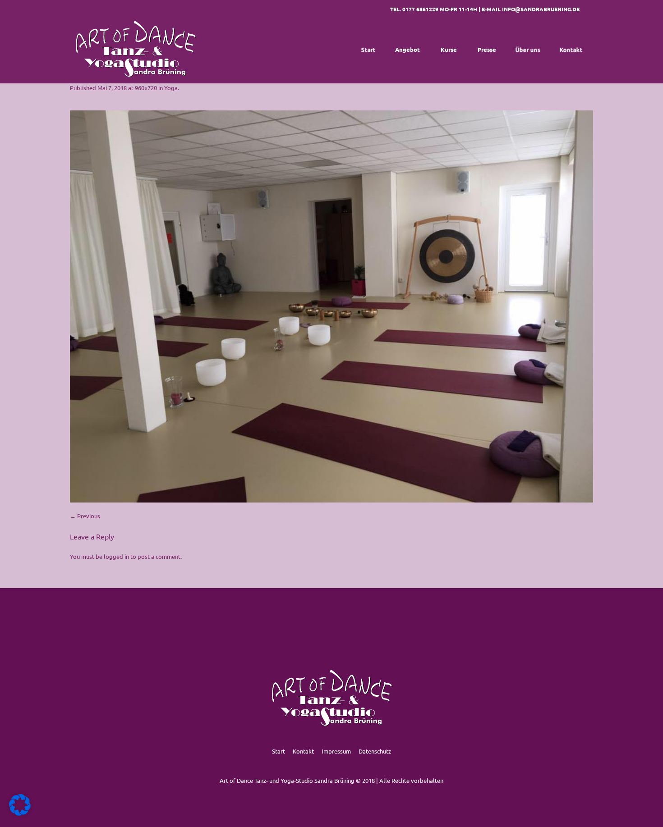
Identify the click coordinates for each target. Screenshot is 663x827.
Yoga (171, 87)
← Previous (85, 516)
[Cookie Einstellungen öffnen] (20, 813)
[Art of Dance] (135, 49)
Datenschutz (375, 751)
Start (278, 751)
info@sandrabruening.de (541, 9)
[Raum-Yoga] (331, 306)
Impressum (336, 751)
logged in (116, 556)
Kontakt (303, 751)
